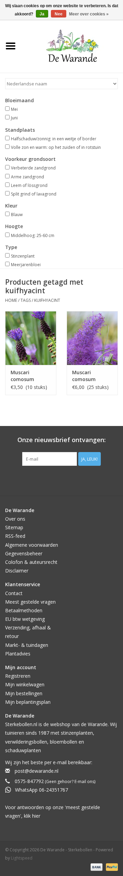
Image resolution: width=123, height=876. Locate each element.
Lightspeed (21, 858)
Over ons (15, 519)
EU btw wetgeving (25, 619)
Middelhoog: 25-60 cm (32, 235)
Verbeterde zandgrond (33, 168)
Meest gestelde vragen (30, 602)
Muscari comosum (22, 375)
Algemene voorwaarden (31, 545)
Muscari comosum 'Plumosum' (85, 376)
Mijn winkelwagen (24, 684)
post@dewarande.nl (36, 771)
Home (11, 300)
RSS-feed (15, 536)
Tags (25, 300)
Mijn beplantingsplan (28, 702)
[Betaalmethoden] (96, 866)
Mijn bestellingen (23, 693)
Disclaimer (16, 570)
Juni (14, 118)
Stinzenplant (23, 256)
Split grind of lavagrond (33, 194)
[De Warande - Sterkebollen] (72, 45)
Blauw (17, 214)
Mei (14, 109)
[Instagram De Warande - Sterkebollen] (67, 479)
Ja (42, 14)
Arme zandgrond (27, 177)
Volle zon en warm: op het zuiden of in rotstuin (56, 147)
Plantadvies (17, 653)
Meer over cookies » (89, 14)
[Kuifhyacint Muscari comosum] (30, 338)
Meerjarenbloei (26, 265)
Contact (14, 593)
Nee (59, 14)
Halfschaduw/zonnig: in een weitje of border (53, 139)
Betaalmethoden (23, 610)
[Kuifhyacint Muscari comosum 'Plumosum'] (92, 338)
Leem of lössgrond (29, 185)
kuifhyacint (47, 300)
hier (36, 816)
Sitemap (14, 527)
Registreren (17, 676)
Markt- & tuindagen (26, 645)
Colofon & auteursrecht (31, 562)
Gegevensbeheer (23, 553)
